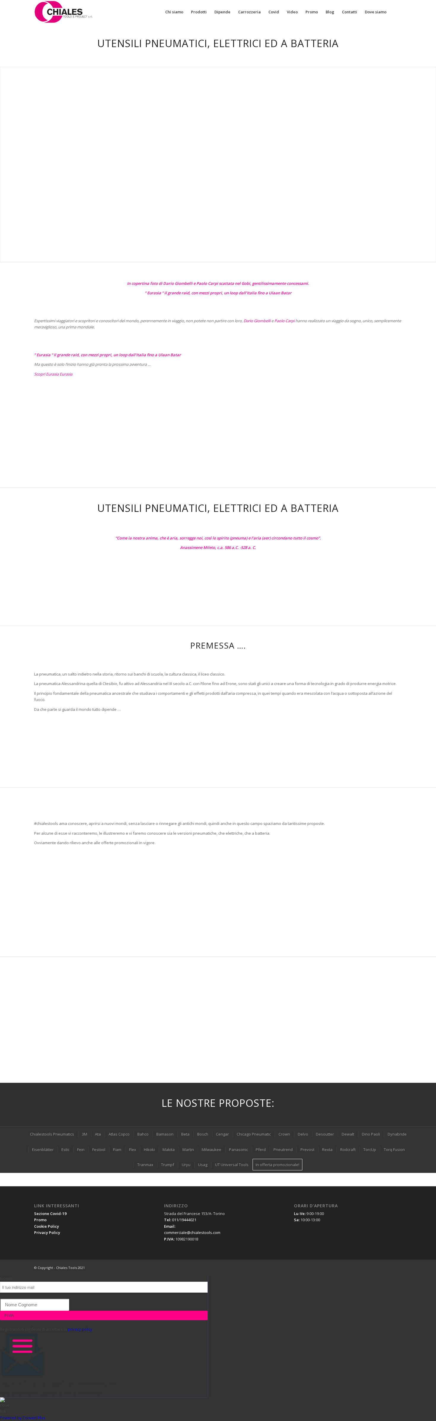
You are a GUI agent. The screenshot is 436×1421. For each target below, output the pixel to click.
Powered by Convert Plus (22, 1417)
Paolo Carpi (284, 320)
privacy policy (80, 1329)
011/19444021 (184, 1219)
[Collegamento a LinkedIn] (370, 1267)
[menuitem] (174, 12)
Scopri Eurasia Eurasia (53, 374)
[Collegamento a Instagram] (397, 1267)
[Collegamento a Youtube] (379, 1267)
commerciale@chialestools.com (192, 1232)
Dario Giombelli (257, 320)
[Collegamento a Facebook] (361, 1267)
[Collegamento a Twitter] (388, 1267)
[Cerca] (396, 12)
